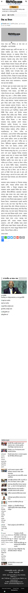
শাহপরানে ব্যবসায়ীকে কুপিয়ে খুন (15, 502)
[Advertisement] (14, 261)
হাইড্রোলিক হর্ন (4, 314)
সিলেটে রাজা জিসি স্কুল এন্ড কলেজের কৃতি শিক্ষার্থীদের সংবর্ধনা (20, 539)
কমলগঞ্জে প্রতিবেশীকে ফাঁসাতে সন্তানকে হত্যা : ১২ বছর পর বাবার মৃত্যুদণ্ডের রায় (17, 485)
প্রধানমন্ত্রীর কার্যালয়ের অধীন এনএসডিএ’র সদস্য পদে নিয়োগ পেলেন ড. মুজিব (17, 481)
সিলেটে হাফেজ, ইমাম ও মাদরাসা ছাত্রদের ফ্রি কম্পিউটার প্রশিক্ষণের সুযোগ (17, 455)
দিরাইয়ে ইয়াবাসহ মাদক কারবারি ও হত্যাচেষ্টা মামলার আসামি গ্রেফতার (16, 489)
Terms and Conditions (6, 588)
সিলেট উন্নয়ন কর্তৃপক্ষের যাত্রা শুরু (16, 445)
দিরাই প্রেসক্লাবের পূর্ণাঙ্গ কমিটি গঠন (16, 525)
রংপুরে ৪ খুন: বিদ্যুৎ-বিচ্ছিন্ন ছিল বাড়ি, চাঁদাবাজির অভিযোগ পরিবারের (16, 550)
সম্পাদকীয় (11, 15)
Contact (22, 588)
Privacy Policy (16, 588)
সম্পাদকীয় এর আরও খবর (10, 278)
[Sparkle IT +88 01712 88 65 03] (14, 591)
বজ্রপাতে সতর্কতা (5, 303)
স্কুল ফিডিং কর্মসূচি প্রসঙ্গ (6, 309)
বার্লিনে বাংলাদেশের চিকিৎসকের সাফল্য (17, 493)
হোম (4, 15)
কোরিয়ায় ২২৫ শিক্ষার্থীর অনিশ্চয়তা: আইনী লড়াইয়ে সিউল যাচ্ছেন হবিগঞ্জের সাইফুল (17, 507)
